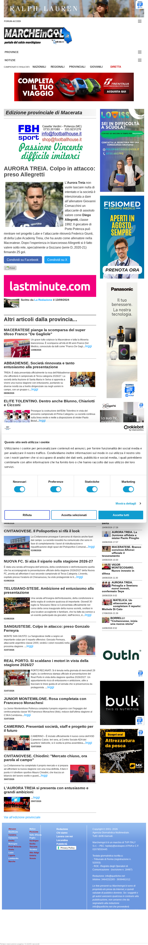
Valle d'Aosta (35, 835)
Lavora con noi (64, 836)
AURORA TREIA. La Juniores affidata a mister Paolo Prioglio (125, 535)
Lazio (10, 853)
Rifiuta (27, 514)
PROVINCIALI (77, 66)
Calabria (12, 835)
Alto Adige (34, 853)
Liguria (11, 855)
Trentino (33, 849)
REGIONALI (58, 66)
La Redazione (43, 299)
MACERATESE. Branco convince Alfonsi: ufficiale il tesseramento (121, 551)
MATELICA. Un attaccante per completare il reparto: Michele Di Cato (121, 605)
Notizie (14, 60)
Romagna (12, 844)
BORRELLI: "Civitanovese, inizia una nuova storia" (123, 621)
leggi (88, 346)
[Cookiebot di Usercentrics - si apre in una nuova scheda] (127, 428)
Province (16, 52)
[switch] (55, 489)
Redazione (62, 829)
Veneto (32, 858)
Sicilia (32, 844)
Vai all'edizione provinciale (22, 817)
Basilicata (13, 832)
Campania (13, 838)
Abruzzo (12, 829)
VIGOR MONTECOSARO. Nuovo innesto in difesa (118, 569)
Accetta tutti (121, 514)
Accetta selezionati (74, 514)
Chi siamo (61, 832)
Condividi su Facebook (23, 259)
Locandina (62, 840)
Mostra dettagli (126, 503)
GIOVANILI (96, 66)
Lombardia (13, 858)
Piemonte (33, 832)
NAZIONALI (39, 66)
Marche (11, 861)
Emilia (11, 841)
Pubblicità (61, 844)
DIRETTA (115, 66)
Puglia (32, 838)
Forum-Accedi (17, 21)
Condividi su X (57, 259)
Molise (32, 829)
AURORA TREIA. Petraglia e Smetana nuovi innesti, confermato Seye (120, 587)
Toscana (33, 847)
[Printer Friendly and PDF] (10, 267)
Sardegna (34, 841)
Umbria (32, 855)
